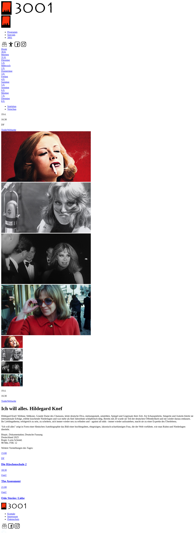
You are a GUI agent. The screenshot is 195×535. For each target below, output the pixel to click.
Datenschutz (13, 519)
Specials (11, 35)
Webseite (11, 130)
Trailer (4, 130)
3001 (9, 37)
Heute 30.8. (4, 50)
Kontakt (11, 513)
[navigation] (3, 532)
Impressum (12, 516)
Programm (12, 32)
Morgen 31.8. (5, 56)
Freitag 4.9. (4, 78)
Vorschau (11, 109)
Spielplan (11, 106)
